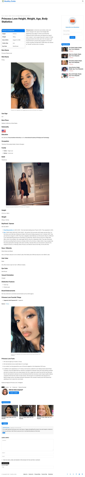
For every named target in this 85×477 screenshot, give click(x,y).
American (7, 387)
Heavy (7, 303)
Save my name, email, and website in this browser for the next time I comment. (21, 460)
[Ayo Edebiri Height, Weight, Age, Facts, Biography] (10, 410)
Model (10, 15)
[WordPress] (82, 474)
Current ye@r (5, 465)
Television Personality (22, 387)
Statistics (6, 15)
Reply (4, 432)
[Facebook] (67, 474)
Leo (10, 387)
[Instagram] (70, 474)
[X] (73, 474)
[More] (46, 25)
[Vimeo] (76, 474)
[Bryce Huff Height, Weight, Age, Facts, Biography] (64, 75)
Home (3, 15)
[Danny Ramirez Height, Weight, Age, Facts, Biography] (64, 69)
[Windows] (79, 474)
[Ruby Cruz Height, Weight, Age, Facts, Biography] (27, 410)
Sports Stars (71, 77)
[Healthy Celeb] (9, 1)
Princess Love (14, 387)
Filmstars (3, 415)
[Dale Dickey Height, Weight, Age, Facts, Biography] (45, 410)
